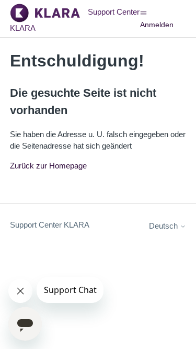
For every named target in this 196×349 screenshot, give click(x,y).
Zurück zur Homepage (48, 165)
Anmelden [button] (157, 24)
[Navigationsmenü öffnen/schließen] (143, 12)
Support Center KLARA (49, 224)
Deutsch (164, 225)
